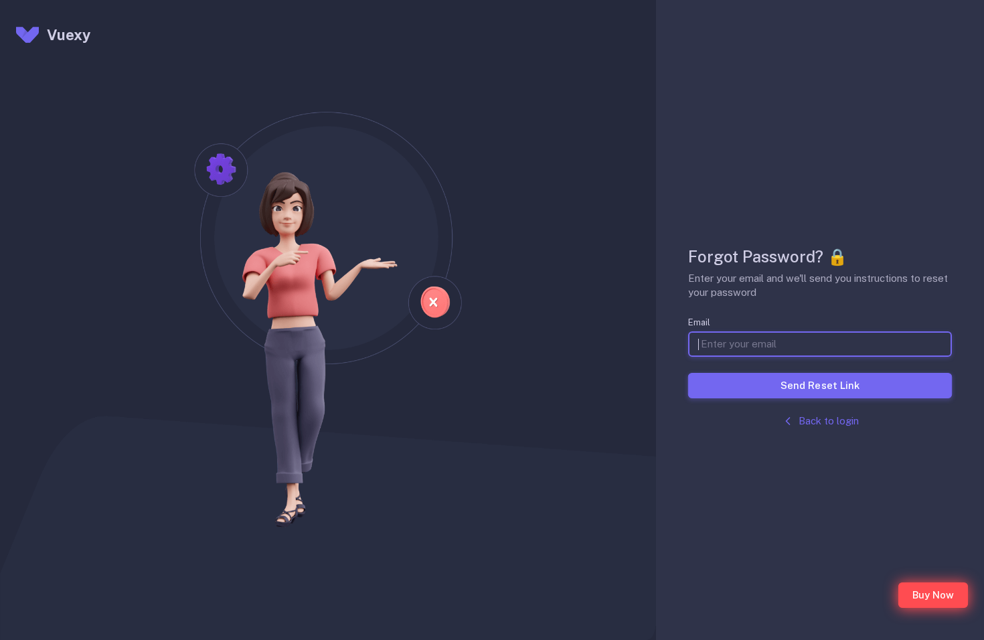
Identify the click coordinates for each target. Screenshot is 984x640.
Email (699, 322)
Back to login (829, 420)
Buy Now (933, 595)
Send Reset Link (820, 385)
